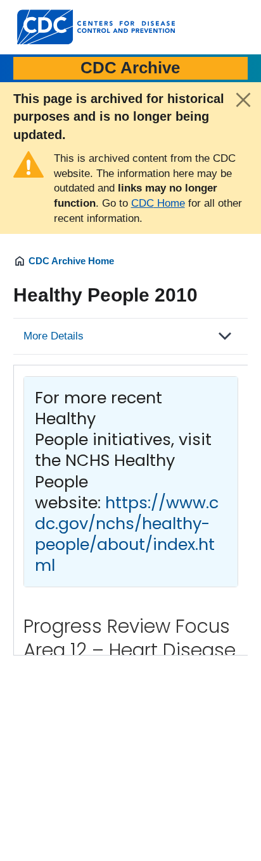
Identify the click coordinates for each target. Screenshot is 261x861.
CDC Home (158, 203)
